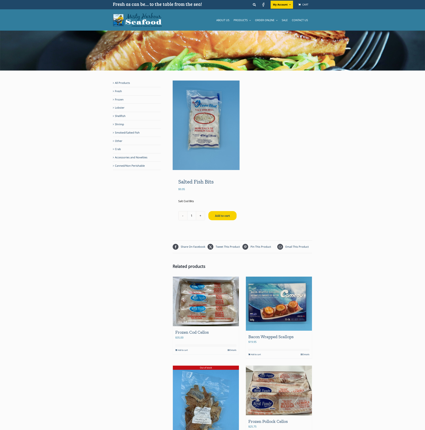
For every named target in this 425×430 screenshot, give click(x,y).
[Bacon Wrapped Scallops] (279, 304)
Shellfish (120, 116)
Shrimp (119, 124)
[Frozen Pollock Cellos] (279, 390)
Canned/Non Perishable (130, 166)
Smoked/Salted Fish (127, 132)
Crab (118, 149)
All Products (122, 83)
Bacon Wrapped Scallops (271, 336)
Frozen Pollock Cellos (268, 421)
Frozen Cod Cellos (192, 332)
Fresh (118, 91)
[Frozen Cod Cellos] (206, 301)
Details (233, 350)
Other (118, 141)
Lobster (120, 107)
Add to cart (222, 216)
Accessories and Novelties (131, 157)
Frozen (119, 99)
